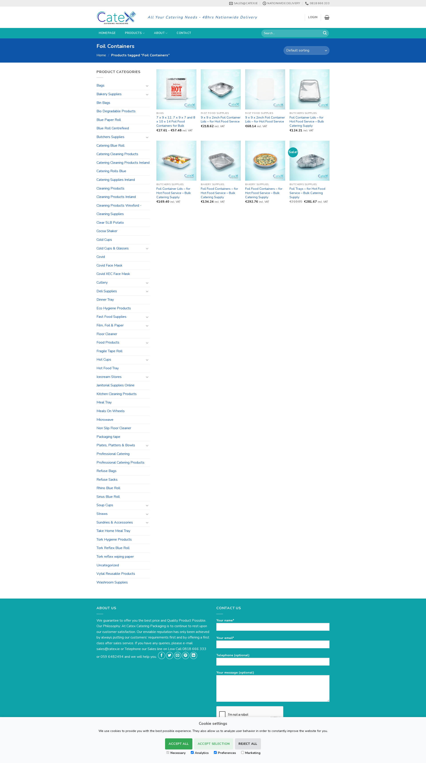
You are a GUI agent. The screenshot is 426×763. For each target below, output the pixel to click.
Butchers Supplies (110, 136)
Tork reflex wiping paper (115, 556)
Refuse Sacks (107, 479)
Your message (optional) (235, 672)
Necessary (177, 753)
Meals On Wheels (111, 411)
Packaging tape (108, 436)
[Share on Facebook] (161, 655)
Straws (102, 513)
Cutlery (102, 282)
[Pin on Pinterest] (185, 655)
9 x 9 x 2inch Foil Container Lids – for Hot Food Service (221, 119)
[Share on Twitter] (169, 655)
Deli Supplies (107, 291)
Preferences (227, 753)
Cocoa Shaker (107, 231)
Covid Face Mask (109, 265)
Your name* (225, 620)
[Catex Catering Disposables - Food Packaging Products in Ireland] (119, 17)
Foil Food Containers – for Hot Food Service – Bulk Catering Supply (219, 193)
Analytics (202, 753)
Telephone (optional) (232, 655)
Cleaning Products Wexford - (119, 205)
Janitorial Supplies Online (115, 385)
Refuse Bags (106, 470)
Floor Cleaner (107, 334)
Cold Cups (104, 239)
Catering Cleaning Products (117, 154)
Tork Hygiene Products (114, 539)
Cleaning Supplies (110, 214)
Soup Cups (105, 505)
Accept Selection (214, 744)
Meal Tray (104, 402)
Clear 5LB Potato (110, 222)
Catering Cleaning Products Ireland (123, 162)
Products (133, 33)
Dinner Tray (105, 299)
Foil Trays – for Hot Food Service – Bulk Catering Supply (307, 193)
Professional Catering (113, 453)
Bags (101, 85)
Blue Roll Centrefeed (113, 128)
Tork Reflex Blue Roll (113, 548)
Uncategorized (108, 565)
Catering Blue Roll (110, 145)
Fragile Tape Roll (109, 351)
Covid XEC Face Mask (113, 273)
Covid (101, 256)
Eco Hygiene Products (114, 308)
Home (101, 55)
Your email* (225, 638)
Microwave (105, 419)
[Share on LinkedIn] (193, 655)
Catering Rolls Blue (111, 171)
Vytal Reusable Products (116, 573)
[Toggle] (147, 85)
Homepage (107, 33)
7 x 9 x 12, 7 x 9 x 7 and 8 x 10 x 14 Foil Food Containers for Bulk (175, 121)
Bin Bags (103, 102)
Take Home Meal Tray (113, 530)
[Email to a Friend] (177, 655)
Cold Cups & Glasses (113, 248)
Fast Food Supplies (111, 316)
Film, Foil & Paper (110, 325)
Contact (184, 33)
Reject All (248, 744)
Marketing (252, 753)
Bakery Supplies (109, 94)
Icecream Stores (109, 376)
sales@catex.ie (108, 648)
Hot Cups (104, 359)
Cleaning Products (110, 188)
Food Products (108, 342)
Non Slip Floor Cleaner (114, 428)
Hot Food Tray (108, 368)
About (159, 33)
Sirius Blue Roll (108, 496)
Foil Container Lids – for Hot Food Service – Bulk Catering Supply (307, 121)
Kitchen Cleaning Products (117, 393)
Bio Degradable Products (116, 111)
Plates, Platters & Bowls (116, 445)
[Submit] (325, 33)
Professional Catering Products (120, 462)
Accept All (179, 744)
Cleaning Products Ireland (116, 196)
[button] (313, 17)
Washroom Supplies (112, 582)
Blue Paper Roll (109, 119)
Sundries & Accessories (115, 522)
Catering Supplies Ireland (116, 179)
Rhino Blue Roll (108, 488)
